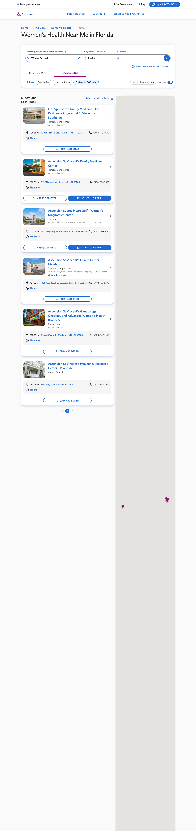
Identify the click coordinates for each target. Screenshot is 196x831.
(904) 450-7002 (69, 148)
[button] (78, 58)
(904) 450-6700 (69, 299)
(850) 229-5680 (47, 247)
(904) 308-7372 (47, 198)
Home (25, 27)
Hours (33, 138)
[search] (167, 58)
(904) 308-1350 (69, 351)
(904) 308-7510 (69, 400)
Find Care (39, 27)
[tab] (37, 74)
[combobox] (53, 58)
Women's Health (61, 27)
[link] (124, 4)
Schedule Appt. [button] (91, 198)
